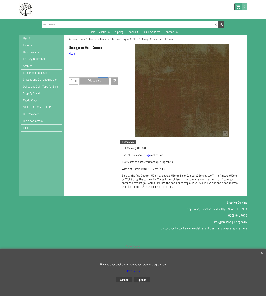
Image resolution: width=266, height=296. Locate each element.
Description (128, 142)
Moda (72, 54)
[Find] (221, 24)
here (244, 228)
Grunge (146, 155)
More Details (133, 271)
